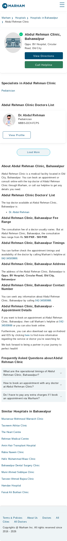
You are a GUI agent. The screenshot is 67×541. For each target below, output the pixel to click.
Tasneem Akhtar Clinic (14, 425)
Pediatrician (8, 90)
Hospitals (20, 18)
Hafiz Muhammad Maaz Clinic (18, 459)
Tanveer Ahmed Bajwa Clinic (17, 478)
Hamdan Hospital (11, 485)
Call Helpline (43, 64)
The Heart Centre (11, 432)
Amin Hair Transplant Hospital (18, 445)
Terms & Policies (12, 517)
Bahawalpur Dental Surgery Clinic (20, 465)
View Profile (17, 135)
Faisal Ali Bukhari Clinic (15, 492)
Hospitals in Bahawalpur (44, 18)
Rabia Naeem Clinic (12, 452)
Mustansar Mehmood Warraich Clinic (22, 418)
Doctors (46, 517)
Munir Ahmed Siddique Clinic (17, 472)
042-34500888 (9, 258)
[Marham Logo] (13, 7)
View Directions (43, 55)
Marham (6, 18)
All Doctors (20, 521)
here (27, 335)
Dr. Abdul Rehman (19, 212)
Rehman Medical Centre (15, 438)
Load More (33, 152)
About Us (32, 517)
